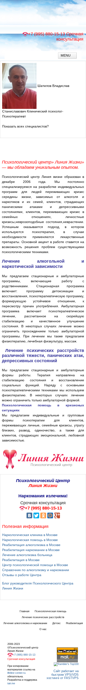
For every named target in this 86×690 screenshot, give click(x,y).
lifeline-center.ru (16, 672)
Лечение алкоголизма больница (27, 555)
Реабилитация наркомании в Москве (31, 550)
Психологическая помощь (50, 611)
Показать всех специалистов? (25, 126)
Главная (24, 611)
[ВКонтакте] (29, 515)
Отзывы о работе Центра (21, 575)
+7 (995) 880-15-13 (46, 34)
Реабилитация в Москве (21, 560)
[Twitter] (36, 515)
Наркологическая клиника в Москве (30, 535)
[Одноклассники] (43, 515)
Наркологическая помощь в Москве (30, 540)
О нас (43, 629)
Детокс (56, 623)
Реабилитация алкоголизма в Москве (31, 545)
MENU (66, 55)
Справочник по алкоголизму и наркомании (35, 570)
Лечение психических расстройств (43, 617)
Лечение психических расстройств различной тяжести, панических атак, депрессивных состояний (43, 355)
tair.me (11, 683)
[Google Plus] (57, 515)
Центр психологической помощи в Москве (35, 565)
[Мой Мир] (50, 515)
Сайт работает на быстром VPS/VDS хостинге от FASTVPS (63, 674)
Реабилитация (74, 623)
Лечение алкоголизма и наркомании (25, 623)
